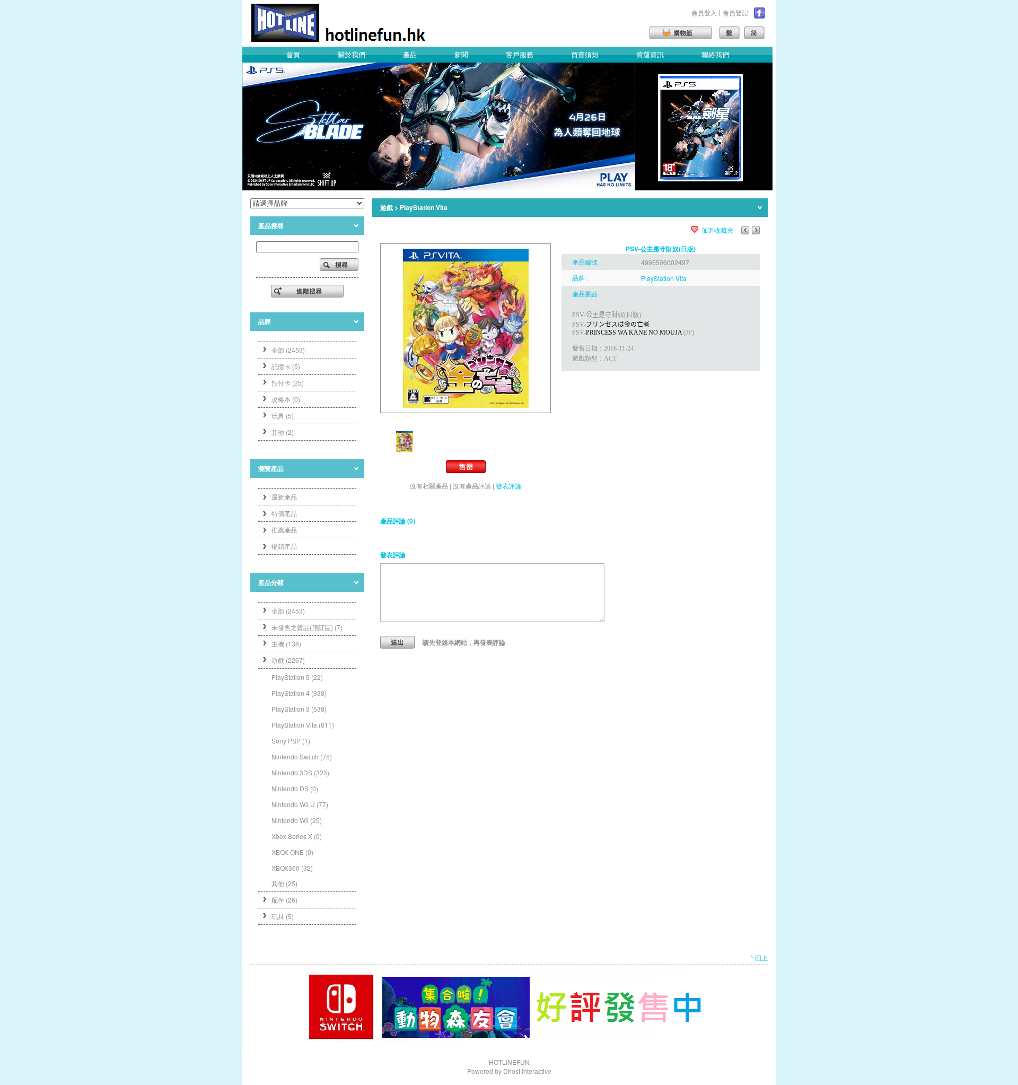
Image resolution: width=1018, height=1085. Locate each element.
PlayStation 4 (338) (299, 692)
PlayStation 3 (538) (299, 708)
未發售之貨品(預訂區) (307, 627)
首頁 (293, 54)
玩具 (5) (282, 415)
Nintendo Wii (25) (296, 820)
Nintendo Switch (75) (301, 756)
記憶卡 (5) (285, 366)
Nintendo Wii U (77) (299, 804)
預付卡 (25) (287, 382)
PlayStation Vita (423, 207)
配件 (284, 899)
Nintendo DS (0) (294, 788)
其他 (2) (282, 431)
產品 (410, 54)
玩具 (282, 916)
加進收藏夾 (717, 229)
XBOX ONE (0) (292, 851)
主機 (286, 643)
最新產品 (284, 496)
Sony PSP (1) (290, 740)
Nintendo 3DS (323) (300, 772)
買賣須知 (585, 54)
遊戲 (288, 659)
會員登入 (704, 12)
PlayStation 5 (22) (297, 676)
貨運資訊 (650, 54)
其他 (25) (284, 883)
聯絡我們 (715, 54)
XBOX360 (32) (292, 867)
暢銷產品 (284, 545)
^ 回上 (759, 957)
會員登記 (735, 12)
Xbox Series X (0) (296, 836)
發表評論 (508, 485)
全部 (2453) (288, 349)
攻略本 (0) (285, 399)
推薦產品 (284, 529)
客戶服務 (519, 54)
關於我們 (351, 54)
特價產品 (284, 513)
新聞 (461, 54)
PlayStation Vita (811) (302, 724)
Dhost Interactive (527, 1070)
